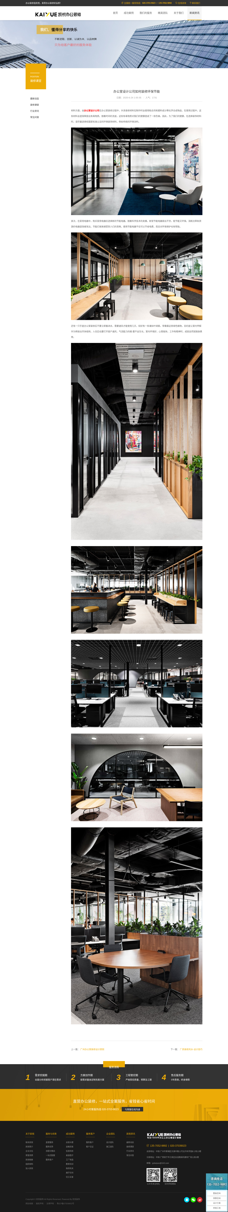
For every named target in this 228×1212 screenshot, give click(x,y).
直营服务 (49, 1142)
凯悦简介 (29, 1147)
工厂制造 (69, 1160)
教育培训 (69, 1164)
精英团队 (163, 13)
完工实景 (69, 1177)
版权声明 (39, 1204)
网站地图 (29, 1204)
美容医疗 (69, 1155)
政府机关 (69, 1168)
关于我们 (179, 13)
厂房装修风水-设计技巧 (191, 1049)
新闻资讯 (194, 13)
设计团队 (110, 1142)
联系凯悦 (29, 1142)
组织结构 (29, 1164)
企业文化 (29, 1151)
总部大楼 (69, 1142)
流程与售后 (50, 1151)
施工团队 (110, 1147)
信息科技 (69, 1151)
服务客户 (49, 1160)
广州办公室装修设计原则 (92, 1049)
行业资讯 (34, 111)
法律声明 (50, 1204)
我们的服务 (146, 13)
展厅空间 (69, 1173)
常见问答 (34, 117)
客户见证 (90, 1147)
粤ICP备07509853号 (65, 1204)
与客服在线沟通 (132, 1109)
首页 (115, 13)
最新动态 (34, 98)
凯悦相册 (29, 1160)
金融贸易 (69, 1147)
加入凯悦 (29, 1168)
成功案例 (129, 13)
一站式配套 (50, 1155)
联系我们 (196, 3)
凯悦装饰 (58, 14)
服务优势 (49, 1147)
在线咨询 (182, 3)
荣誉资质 (29, 1155)
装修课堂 (34, 105)
